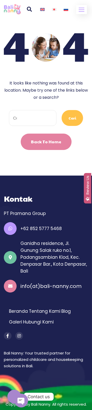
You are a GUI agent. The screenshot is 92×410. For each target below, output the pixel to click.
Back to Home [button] (46, 142)
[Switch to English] (42, 9)
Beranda (18, 311)
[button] (81, 9)
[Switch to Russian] (66, 9)
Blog (66, 311)
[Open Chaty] (14, 397)
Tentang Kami (44, 311)
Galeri (15, 322)
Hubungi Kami (38, 322)
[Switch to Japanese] (54, 9)
